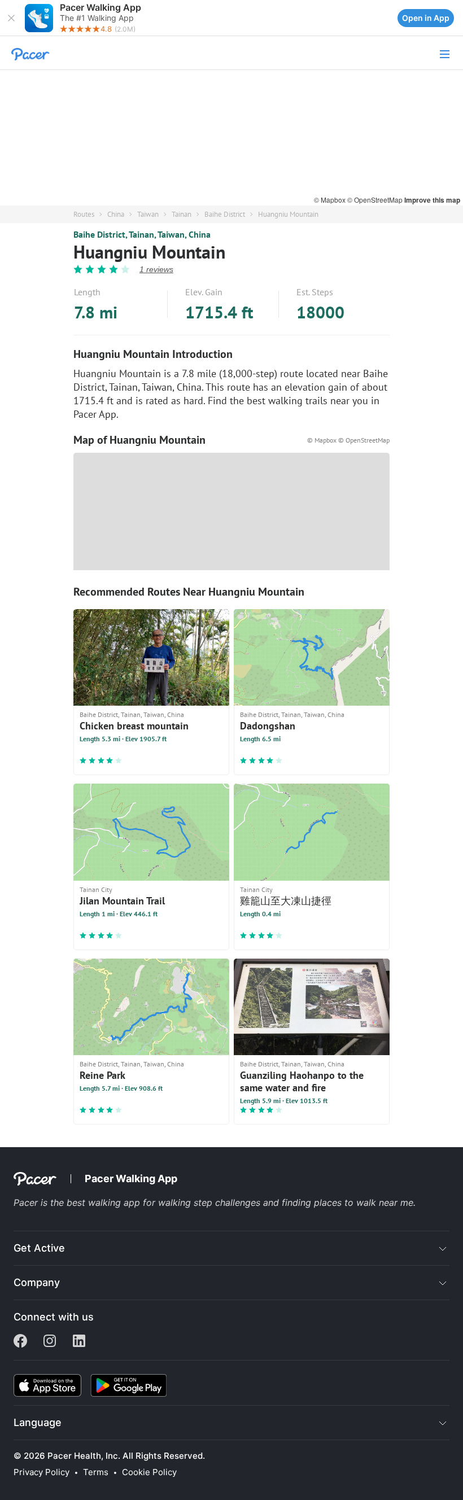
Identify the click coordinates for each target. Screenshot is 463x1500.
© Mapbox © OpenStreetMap (348, 440)
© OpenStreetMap (375, 199)
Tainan (181, 214)
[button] (11, 18)
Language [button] (38, 1422)
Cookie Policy (149, 1472)
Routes (83, 214)
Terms (95, 1472)
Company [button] (37, 1282)
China (115, 214)
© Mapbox (330, 199)
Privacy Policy (41, 1472)
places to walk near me (363, 1202)
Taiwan (148, 214)
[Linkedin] (79, 1342)
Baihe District (224, 214)
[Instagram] (49, 1342)
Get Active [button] (39, 1248)
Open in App (425, 18)
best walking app (105, 1202)
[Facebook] (20, 1342)
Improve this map (432, 200)
